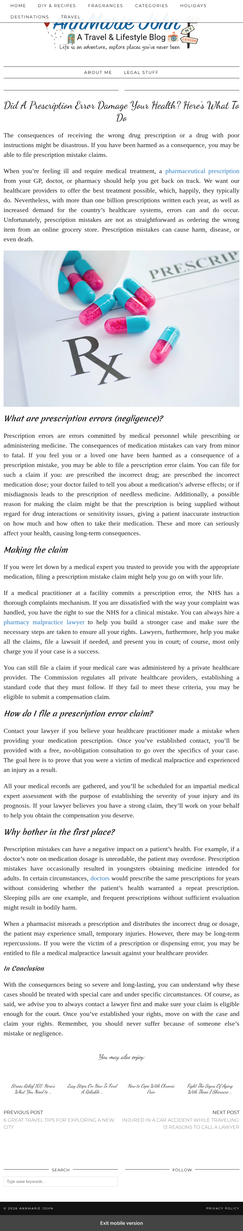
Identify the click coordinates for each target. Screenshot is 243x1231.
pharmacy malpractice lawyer (44, 622)
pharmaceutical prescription (202, 171)
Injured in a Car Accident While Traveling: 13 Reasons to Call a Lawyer (180, 1120)
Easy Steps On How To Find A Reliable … (92, 1089)
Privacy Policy (222, 1208)
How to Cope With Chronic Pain (151, 1089)
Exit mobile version (121, 1223)
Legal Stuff (141, 72)
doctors (100, 878)
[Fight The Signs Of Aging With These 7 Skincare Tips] (210, 1073)
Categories (151, 5)
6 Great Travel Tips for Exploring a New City (59, 1120)
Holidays (193, 5)
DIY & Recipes (57, 5)
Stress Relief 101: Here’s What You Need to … (33, 1089)
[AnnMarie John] (121, 32)
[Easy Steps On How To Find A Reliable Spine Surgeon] (92, 1073)
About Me (98, 72)
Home (18, 5)
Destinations (29, 16)
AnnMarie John (36, 1208)
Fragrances (105, 5)
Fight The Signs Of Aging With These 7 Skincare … (210, 1089)
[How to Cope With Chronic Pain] (151, 1073)
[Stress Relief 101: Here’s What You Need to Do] (33, 1073)
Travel (71, 16)
